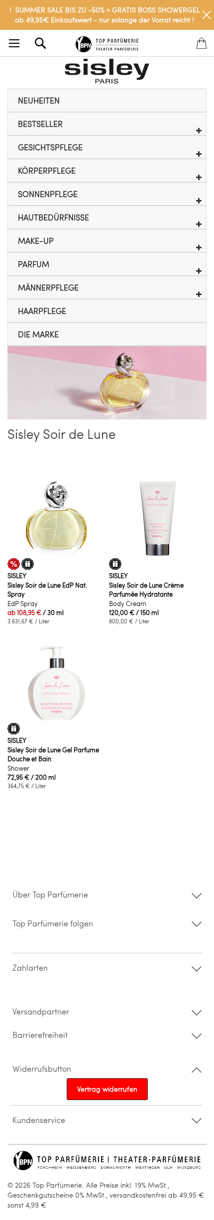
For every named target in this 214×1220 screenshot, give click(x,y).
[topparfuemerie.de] (107, 42)
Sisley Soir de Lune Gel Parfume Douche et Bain (53, 754)
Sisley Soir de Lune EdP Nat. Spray (47, 590)
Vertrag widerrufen (107, 1089)
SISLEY (16, 575)
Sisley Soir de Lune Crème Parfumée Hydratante (146, 590)
